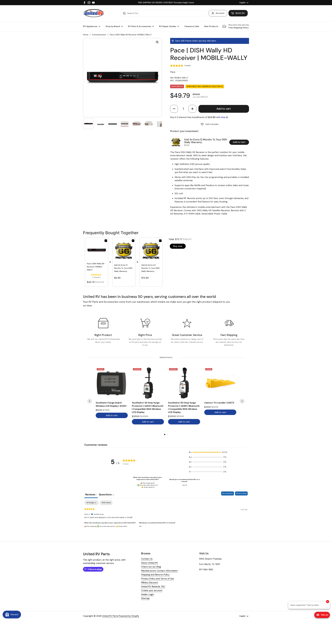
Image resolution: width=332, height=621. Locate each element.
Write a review (241, 493)
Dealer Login (147, 594)
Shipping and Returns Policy (155, 574)
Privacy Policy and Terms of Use (157, 578)
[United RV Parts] (94, 13)
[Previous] (89, 401)
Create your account (151, 590)
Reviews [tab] (91, 494)
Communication (99, 34)
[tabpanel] (166, 517)
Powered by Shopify (128, 616)
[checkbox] (106, 502)
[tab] (106, 494)
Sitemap (145, 598)
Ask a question (227, 493)
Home (85, 34)
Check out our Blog (151, 566)
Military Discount (149, 582)
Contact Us (147, 558)
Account (220, 13)
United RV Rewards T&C (153, 586)
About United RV (149, 562)
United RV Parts (110, 616)
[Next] (242, 401)
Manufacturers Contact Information (159, 570)
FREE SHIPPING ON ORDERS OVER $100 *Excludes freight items (166, 3)
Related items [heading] (166, 357)
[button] (174, 109)
